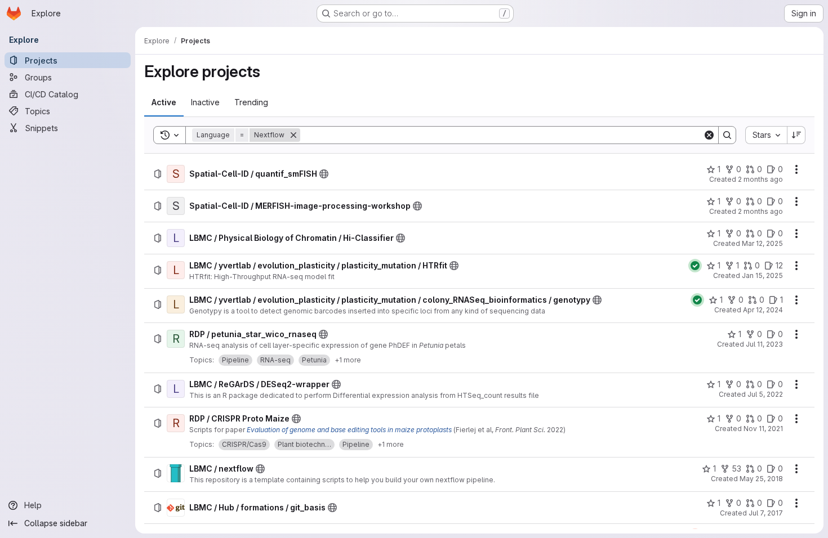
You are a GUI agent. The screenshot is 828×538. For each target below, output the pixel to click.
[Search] (727, 135)
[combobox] (766, 135)
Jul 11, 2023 (764, 344)
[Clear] (709, 135)
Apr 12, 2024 (763, 310)
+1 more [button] (348, 360)
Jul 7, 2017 (766, 513)
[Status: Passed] (695, 265)
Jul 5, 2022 (765, 394)
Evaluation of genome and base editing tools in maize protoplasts (349, 429)
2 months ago (760, 179)
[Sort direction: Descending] (796, 135)
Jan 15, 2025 (762, 275)
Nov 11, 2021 (763, 428)
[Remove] (293, 135)
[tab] (164, 102)
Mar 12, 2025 (762, 243)
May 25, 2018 (761, 478)
